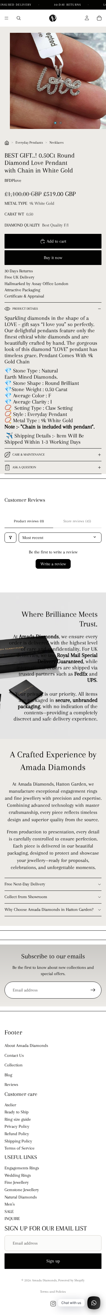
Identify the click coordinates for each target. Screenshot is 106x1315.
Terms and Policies (53, 1292)
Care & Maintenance (28, 454)
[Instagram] (53, 1303)
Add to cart (56, 241)
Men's (10, 1204)
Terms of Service (19, 1148)
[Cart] (99, 18)
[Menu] (6, 18)
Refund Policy (17, 1133)
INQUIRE (12, 1218)
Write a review (53, 563)
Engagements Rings (22, 1167)
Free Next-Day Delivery (25, 884)
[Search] (18, 18)
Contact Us (14, 1055)
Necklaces (56, 143)
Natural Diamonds (21, 1197)
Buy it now (53, 257)
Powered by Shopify (71, 1280)
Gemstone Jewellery (22, 1189)
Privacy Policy (17, 1126)
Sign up (53, 1261)
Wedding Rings (18, 1175)
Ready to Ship (17, 1111)
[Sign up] (93, 990)
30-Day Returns (68, 5)
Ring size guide (18, 1119)
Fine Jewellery (17, 1182)
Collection (14, 1065)
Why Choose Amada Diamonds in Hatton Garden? (49, 909)
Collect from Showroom (26, 896)
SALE (9, 1211)
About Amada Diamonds (26, 1045)
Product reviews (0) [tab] (29, 521)
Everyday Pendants (29, 143)
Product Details (25, 309)
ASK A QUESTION (24, 467)
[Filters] (10, 538)
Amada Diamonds (44, 1280)
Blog (8, 1074)
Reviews (11, 1084)
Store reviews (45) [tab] (77, 521)
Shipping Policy (18, 1141)
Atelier (10, 1104)
